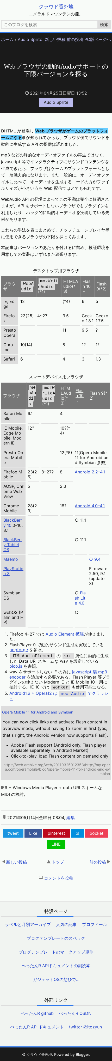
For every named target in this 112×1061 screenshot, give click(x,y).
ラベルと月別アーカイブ (28, 924)
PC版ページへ (97, 39)
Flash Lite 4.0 (80, 597)
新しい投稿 (55, 39)
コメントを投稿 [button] (58, 878)
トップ (58, 861)
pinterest (56, 833)
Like (33, 833)
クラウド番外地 (56, 6)
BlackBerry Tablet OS (12, 544)
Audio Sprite (30, 39)
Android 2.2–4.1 (90, 471)
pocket (96, 833)
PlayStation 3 (13, 571)
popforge (18, 649)
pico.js (15, 666)
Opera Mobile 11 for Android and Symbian (37, 712)
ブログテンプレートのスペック (56, 938)
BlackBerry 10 (12, 522)
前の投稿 (75, 39)
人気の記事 (66, 924)
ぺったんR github (37, 1013)
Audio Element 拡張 (65, 634)
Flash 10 (87, 284)
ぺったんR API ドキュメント (37, 1026)
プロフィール (94, 924)
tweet (13, 833)
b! (77, 833)
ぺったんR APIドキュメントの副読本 (56, 965)
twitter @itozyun (85, 1026)
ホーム (7, 39)
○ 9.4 (95, 559)
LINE (56, 844)
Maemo (10, 559)
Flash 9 (101, 286)
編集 (70, 817)
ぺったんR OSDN (75, 1013)
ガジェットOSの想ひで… (56, 979)
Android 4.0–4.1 (90, 505)
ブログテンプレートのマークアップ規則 (56, 952)
